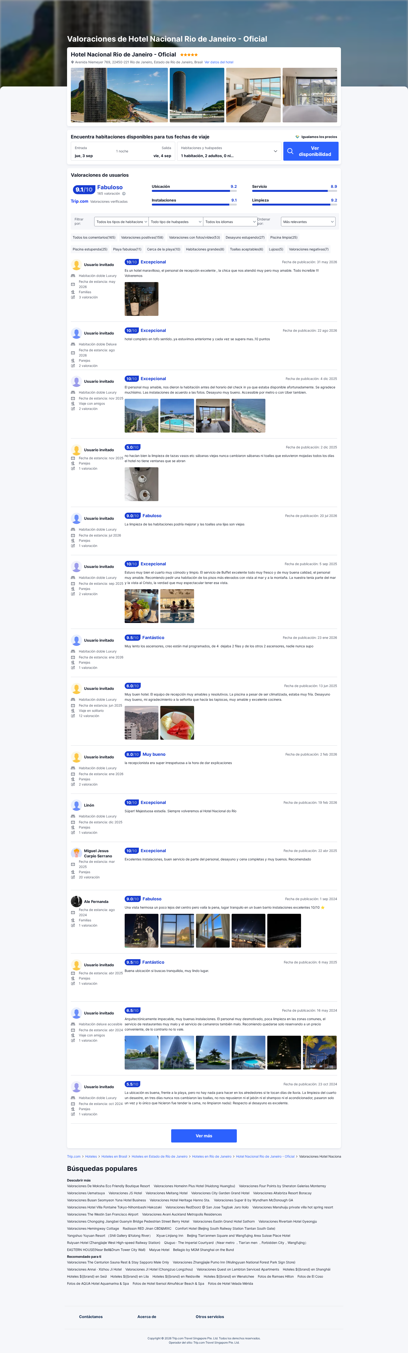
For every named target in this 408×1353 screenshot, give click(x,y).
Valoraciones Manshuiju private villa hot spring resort (292, 1207)
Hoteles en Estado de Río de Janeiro (159, 1156)
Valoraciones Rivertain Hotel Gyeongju (288, 1221)
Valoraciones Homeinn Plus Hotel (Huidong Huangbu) (194, 1186)
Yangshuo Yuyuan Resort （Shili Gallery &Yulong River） (110, 1235)
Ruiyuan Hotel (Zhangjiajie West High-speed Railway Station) (113, 1243)
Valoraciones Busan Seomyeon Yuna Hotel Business (106, 1200)
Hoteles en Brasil (114, 1156)
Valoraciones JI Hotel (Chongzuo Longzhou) (159, 1269)
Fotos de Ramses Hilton (276, 1276)
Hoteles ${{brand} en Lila (129, 1276)
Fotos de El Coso (310, 1276)
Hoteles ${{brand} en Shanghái (306, 1269)
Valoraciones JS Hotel (125, 1193)
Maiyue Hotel (159, 1250)
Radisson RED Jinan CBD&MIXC (147, 1228)
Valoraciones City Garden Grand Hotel (220, 1193)
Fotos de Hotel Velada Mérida (230, 1283)
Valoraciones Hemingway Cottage (93, 1228)
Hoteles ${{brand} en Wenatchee (229, 1276)
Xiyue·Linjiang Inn (169, 1235)
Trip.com (74, 1156)
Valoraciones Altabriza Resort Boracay (282, 1193)
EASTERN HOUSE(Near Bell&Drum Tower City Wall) (106, 1250)
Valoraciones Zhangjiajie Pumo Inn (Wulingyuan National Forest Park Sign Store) (234, 1262)
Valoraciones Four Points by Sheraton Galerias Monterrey (282, 1186)
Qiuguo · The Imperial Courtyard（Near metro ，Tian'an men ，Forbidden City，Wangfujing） (236, 1243)
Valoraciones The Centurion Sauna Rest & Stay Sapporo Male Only (118, 1262)
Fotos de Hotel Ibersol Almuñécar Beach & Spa (168, 1283)
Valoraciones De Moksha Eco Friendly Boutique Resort (108, 1186)
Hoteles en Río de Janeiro (211, 1156)
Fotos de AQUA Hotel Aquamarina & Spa (98, 1283)
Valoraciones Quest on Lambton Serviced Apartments (238, 1269)
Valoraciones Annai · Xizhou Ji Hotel (94, 1269)
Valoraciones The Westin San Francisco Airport (102, 1214)
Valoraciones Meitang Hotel (166, 1193)
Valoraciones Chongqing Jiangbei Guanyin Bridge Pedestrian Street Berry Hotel (128, 1221)
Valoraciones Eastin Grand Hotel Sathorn (224, 1221)
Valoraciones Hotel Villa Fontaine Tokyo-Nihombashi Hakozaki (114, 1207)
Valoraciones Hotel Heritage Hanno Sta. (180, 1200)
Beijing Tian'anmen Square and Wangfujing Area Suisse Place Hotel (238, 1235)
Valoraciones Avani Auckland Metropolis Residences (182, 1214)
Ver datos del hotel (218, 62)
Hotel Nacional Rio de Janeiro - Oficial (265, 1156)
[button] (365, 8)
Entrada (81, 148)
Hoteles (91, 1156)
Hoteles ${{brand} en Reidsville (176, 1276)
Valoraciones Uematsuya (86, 1193)
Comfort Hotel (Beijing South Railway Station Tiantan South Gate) (225, 1228)
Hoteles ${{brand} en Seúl (87, 1276)
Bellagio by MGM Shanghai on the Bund (203, 1250)
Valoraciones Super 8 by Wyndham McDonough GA (253, 1200)
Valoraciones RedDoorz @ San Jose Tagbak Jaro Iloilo (207, 1207)
